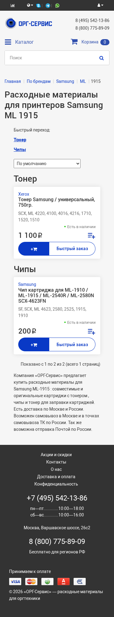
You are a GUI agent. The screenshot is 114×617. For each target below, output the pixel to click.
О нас (56, 469)
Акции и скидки (56, 454)
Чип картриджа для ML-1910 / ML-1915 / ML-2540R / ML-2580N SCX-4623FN (56, 295)
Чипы (20, 149)
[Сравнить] (91, 236)
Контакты (56, 462)
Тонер (20, 139)
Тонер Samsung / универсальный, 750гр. (56, 202)
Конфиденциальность (56, 484)
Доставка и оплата (56, 476)
